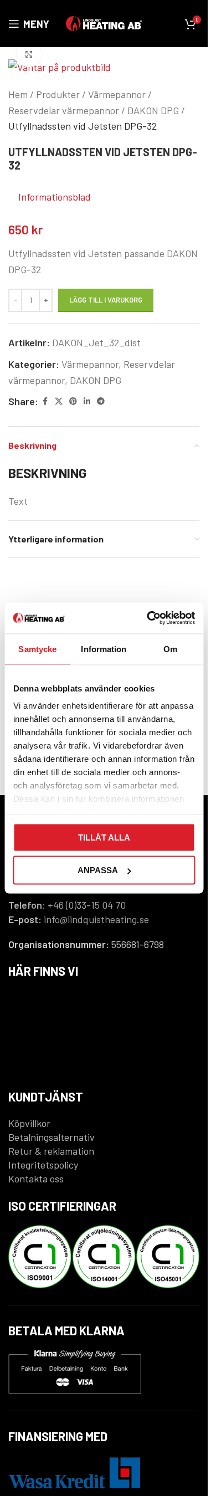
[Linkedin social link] (87, 401)
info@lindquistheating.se (96, 919)
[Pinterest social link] (73, 401)
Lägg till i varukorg (105, 299)
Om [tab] (170, 648)
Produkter (58, 94)
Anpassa (98, 870)
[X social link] (59, 401)
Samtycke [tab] (37, 648)
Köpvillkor (29, 1123)
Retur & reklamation (51, 1151)
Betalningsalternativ (51, 1137)
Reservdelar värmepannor (63, 110)
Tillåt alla (104, 837)
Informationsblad (54, 197)
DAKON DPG (153, 110)
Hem (18, 94)
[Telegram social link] (101, 401)
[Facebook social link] (45, 401)
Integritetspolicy (43, 1165)
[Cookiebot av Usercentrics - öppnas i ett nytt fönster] (148, 618)
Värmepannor (117, 94)
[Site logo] (104, 22)
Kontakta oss (36, 1178)
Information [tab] (103, 648)
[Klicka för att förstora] (29, 54)
